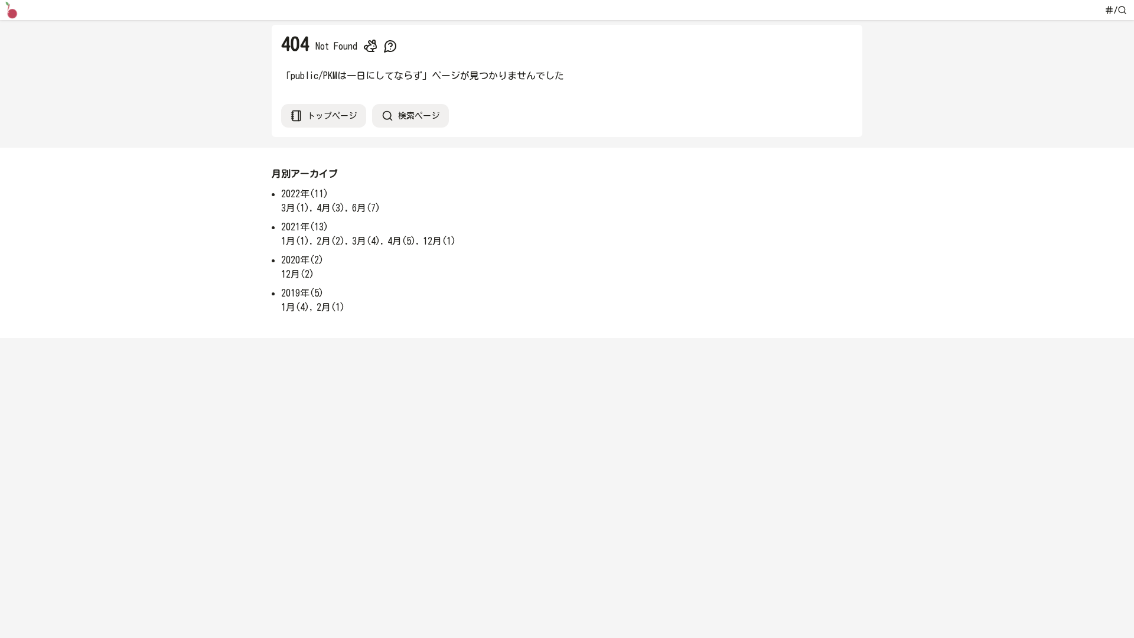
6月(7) (366, 208)
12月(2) (297, 274)
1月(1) (295, 241)
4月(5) (401, 241)
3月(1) (295, 208)
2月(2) (331, 241)
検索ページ (418, 116)
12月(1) (439, 241)
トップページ (332, 116)
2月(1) (331, 307)
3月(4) (366, 241)
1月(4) (295, 307)
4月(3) (331, 208)
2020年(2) (302, 260)
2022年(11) (304, 193)
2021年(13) (304, 227)
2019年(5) (302, 293)
